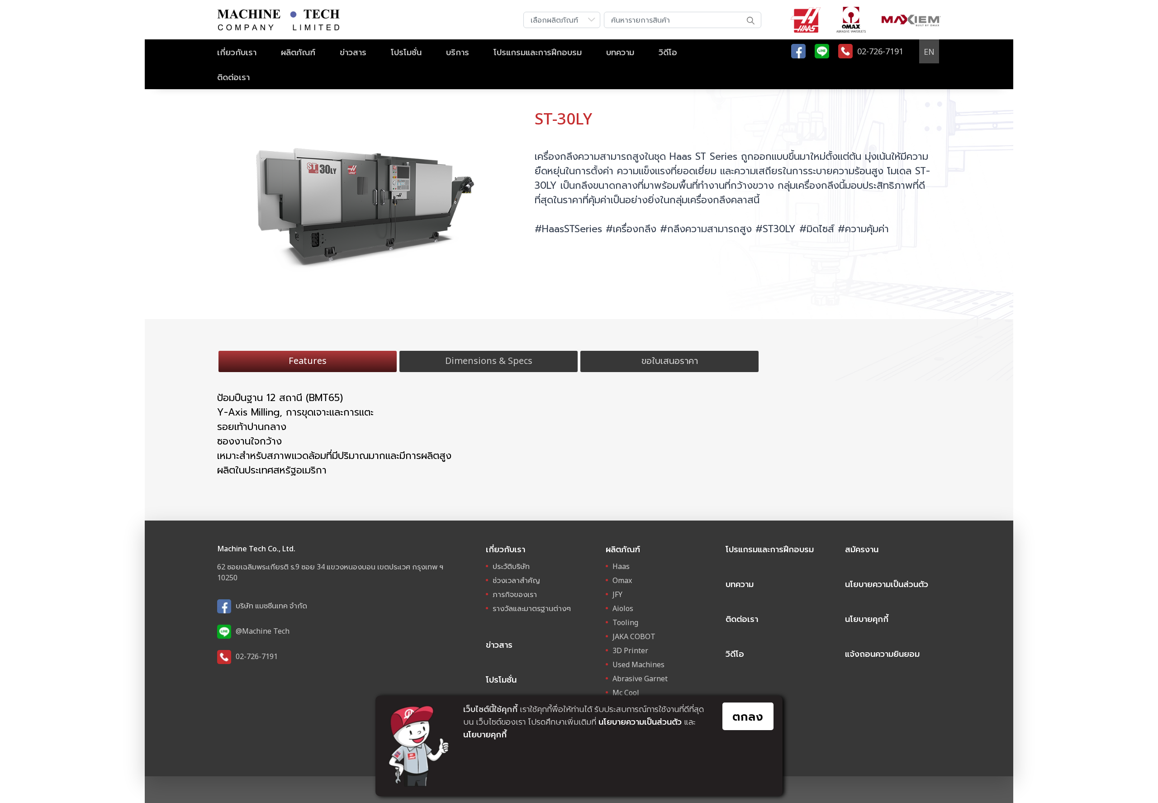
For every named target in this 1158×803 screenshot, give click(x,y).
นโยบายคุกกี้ (866, 618)
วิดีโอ (668, 52)
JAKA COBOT (633, 636)
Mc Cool (625, 693)
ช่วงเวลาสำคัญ (516, 580)
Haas (621, 566)
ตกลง (748, 716)
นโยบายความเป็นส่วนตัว (886, 583)
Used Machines (638, 664)
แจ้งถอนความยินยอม (882, 653)
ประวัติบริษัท (511, 566)
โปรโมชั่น (406, 52)
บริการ (457, 52)
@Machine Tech (263, 631)
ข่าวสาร (353, 52)
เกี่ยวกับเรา (236, 52)
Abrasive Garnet (640, 679)
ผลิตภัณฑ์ (298, 52)
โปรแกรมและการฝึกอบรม (538, 52)
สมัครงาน (861, 549)
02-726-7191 (257, 656)
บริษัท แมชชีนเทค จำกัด (271, 606)
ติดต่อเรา (233, 77)
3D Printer (630, 650)
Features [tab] (308, 360)
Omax (622, 580)
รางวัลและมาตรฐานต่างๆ (532, 608)
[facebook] (798, 51)
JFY (617, 594)
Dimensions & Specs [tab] (488, 360)
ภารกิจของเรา (515, 594)
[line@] (822, 51)
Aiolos (622, 608)
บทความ (620, 52)
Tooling (625, 622)
